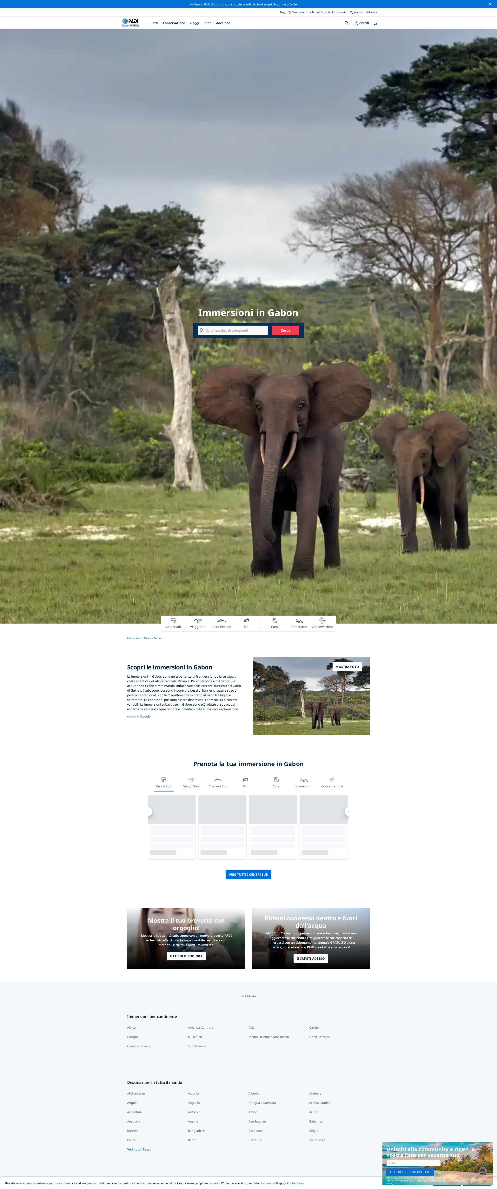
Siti (245, 786)
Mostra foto (347, 667)
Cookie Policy (295, 1183)
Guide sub (134, 638)
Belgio (313, 1131)
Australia (133, 1121)
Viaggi (194, 23)
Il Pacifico (195, 1037)
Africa (147, 638)
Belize (131, 1140)
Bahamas (316, 1121)
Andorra (315, 1093)
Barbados (255, 1131)
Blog (282, 12)
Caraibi (314, 1027)
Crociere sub (218, 786)
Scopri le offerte (285, 4)
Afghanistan (136, 1093)
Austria (193, 1121)
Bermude (255, 1140)
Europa (132, 1037)
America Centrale (200, 1027)
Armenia (194, 1112)
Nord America (319, 1037)
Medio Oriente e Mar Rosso (268, 1037)
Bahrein (133, 1131)
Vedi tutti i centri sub (248, 874)
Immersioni (303, 786)
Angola (132, 1103)
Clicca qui (420, 1180)
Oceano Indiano (139, 1046)
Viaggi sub (191, 786)
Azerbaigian (257, 1121)
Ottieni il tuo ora (186, 956)
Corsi (154, 23)
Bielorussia (317, 1140)
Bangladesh (196, 1131)
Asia (251, 1027)
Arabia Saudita (320, 1103)
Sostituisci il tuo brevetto (334, 12)
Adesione (223, 23)
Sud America (197, 1046)
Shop (207, 23)
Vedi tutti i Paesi (139, 1149)
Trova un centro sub (303, 12)
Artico (252, 1112)
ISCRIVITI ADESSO (311, 958)
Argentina (134, 1112)
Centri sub (163, 786)
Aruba (313, 1112)
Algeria (253, 1093)
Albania (193, 1093)
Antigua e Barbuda (262, 1103)
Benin (192, 1140)
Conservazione (174, 23)
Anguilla (194, 1103)
